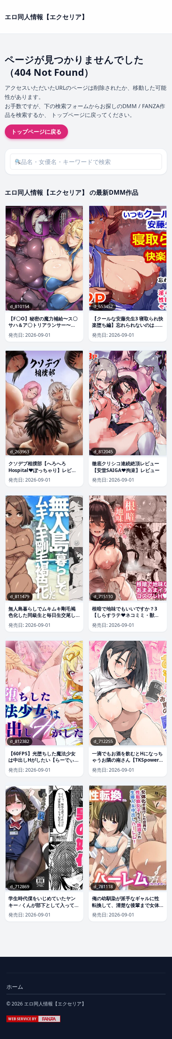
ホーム (14, 986)
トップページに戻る (36, 131)
